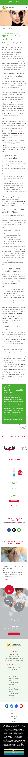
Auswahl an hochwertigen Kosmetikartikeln (12, 62)
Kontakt (14, 721)
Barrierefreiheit (14, 719)
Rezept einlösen (17, 3)
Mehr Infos (14, 754)
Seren (21, 133)
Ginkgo (11, 147)
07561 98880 (16, 1)
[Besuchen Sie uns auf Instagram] (16, 706)
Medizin (4, 564)
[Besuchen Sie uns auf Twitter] (11, 706)
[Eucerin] (9, 448)
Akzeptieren (14, 752)
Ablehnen (14, 750)
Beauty (4, 29)
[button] (26, 446)
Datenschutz (14, 716)
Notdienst (10, 3)
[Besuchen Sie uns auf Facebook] (6, 706)
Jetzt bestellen (14, 500)
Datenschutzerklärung (14, 748)
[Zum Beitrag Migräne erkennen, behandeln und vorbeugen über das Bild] (14, 554)
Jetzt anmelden (14, 634)
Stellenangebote (14, 710)
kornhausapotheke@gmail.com (15, 658)
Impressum (14, 713)
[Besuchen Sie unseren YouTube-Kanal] (21, 706)
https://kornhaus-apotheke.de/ (16, 660)
